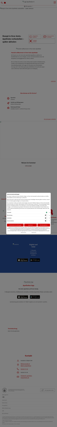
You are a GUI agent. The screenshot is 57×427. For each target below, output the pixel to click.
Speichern (30, 225)
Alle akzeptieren (43, 225)
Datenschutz (23, 232)
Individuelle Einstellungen (15, 225)
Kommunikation (10, 220)
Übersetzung (9, 215)
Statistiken (9, 218)
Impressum (33, 232)
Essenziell (9, 212)
